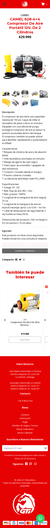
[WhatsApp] (35, 464)
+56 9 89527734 (25, 401)
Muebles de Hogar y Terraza (25, 425)
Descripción (8, 112)
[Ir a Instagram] (30, 464)
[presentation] (5, 65)
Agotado (7, 230)
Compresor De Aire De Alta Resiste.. (25, 323)
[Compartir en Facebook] (16, 259)
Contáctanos (25, 245)
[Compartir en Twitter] (20, 259)
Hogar (25, 422)
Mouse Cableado (25, 432)
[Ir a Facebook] (26, 464)
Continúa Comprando (25, 251)
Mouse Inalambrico (25, 429)
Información (25, 418)
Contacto (25, 414)
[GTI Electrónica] (25, 4)
